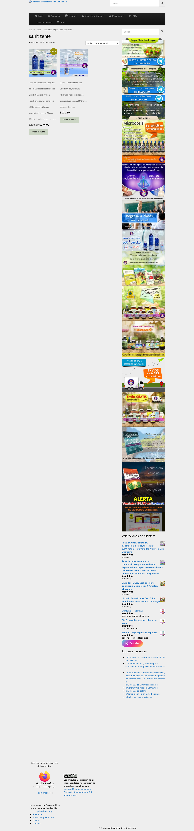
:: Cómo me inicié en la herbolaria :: (142, 694)
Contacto (37, 823)
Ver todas (134, 643)
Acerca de (37, 814)
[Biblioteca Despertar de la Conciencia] (48, 1)
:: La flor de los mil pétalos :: (138, 697)
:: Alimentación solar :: (136, 691)
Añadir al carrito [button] (38, 132)
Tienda (38, 30)
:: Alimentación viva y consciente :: (141, 685)
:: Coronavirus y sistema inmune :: (141, 688)
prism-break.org (44, 811)
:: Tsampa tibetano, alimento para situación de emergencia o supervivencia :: (145, 666)
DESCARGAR (44, 793)
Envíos (36, 820)
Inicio (31, 30)
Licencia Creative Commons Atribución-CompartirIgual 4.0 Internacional (78, 792)
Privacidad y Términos (43, 817)
